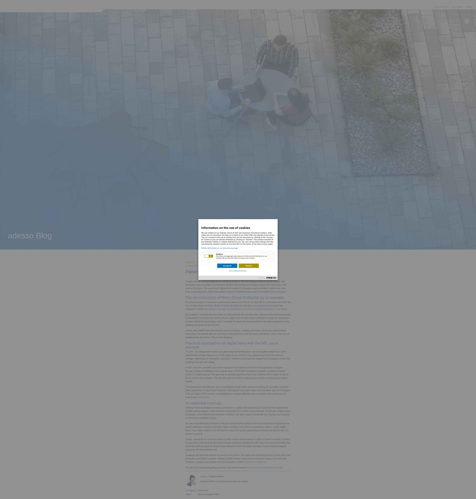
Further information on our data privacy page (219, 248)
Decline (249, 266)
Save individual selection (238, 271)
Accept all (227, 266)
